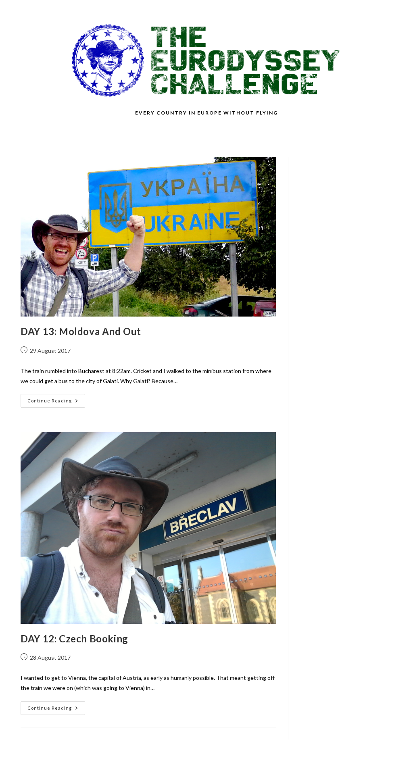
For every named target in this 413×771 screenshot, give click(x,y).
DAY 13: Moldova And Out (81, 331)
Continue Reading (56, 402)
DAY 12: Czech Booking (74, 638)
